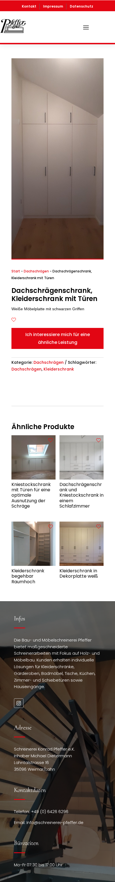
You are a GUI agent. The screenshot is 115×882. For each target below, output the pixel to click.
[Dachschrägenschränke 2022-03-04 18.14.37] (57, 257)
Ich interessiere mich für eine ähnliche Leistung (57, 338)
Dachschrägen (36, 271)
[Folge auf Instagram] (18, 703)
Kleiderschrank (59, 369)
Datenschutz (81, 6)
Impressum (53, 6)
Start (15, 271)
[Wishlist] (13, 320)
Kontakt (29, 6)
